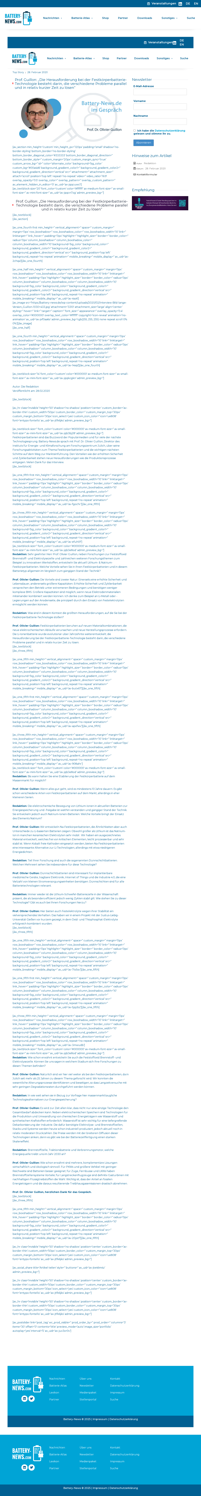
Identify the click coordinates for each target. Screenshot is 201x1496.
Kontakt (115, 1378)
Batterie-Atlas (80, 18)
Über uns (85, 1378)
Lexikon (54, 1392)
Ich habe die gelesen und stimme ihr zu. (159, 132)
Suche (191, 18)
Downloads (144, 18)
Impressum (117, 1392)
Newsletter (87, 1385)
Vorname (139, 101)
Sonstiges (168, 18)
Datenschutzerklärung (170, 130)
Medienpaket (88, 1392)
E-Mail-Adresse (143, 86)
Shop (105, 18)
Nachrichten (51, 18)
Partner (123, 18)
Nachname (140, 115)
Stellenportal (88, 1399)
